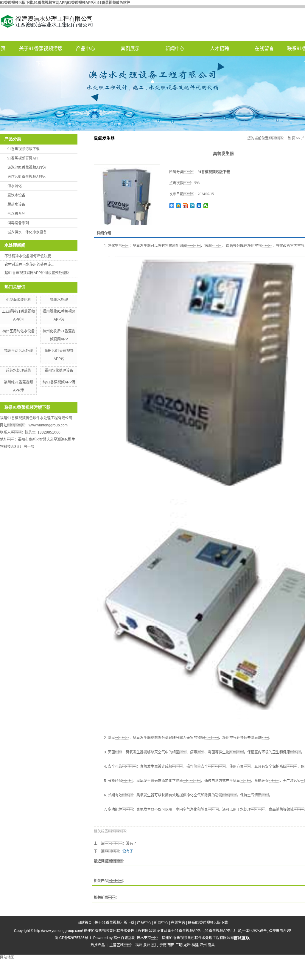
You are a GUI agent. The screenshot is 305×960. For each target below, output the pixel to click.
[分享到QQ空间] (178, 205)
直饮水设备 (16, 195)
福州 (138, 945)
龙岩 (187, 945)
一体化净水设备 (254, 931)
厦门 (154, 945)
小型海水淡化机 (18, 300)
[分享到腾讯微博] (192, 205)
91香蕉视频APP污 (189, 931)
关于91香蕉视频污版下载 (41, 51)
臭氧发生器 (142, 246)
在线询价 (186, 219)
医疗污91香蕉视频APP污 (26, 177)
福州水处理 (59, 300)
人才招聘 (219, 48)
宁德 (162, 945)
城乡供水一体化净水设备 (27, 232)
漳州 (203, 945)
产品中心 (85, 48)
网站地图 (7, 957)
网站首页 (84, 923)
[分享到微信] (205, 205)
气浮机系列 (16, 214)
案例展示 (130, 48)
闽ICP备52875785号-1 (73, 938)
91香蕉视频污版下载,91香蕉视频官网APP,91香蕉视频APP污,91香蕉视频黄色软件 (65, 3)
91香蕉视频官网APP (23, 158)
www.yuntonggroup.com (48, 425)
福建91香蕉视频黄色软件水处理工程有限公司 (198, 938)
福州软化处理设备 (59, 370)
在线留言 (264, 48)
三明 (179, 945)
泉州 (146, 945)
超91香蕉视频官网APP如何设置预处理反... (38, 273)
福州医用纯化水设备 (18, 331)
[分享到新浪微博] (185, 205)
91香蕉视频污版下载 (23, 149)
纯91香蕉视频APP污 (59, 382)
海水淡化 (14, 186)
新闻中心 (174, 48)
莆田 (171, 945)
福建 (195, 945)
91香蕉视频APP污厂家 (223, 931)
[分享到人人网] (199, 205)
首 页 (291, 138)
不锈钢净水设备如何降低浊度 (27, 256)
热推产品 (98, 945)
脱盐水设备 (16, 204)
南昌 (211, 945)
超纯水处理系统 (18, 370)
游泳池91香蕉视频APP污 (26, 167)
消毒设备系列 (18, 223)
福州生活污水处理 (18, 351)
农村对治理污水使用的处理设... (29, 264)
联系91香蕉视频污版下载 (208, 923)
